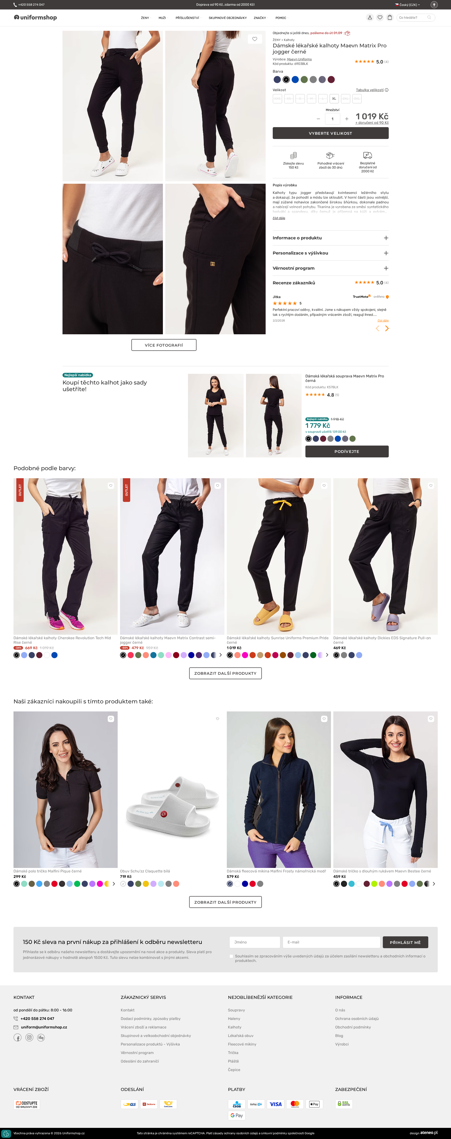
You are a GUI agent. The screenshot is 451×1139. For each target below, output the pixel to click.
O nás (340, 1010)
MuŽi (162, 18)
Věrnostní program (137, 1052)
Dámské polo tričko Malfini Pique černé (47, 871)
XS (289, 99)
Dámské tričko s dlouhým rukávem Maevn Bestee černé (382, 871)
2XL (345, 99)
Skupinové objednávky (228, 18)
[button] (331, 238)
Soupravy (236, 1010)
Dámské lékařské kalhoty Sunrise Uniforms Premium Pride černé (278, 640)
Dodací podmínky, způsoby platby (151, 1018)
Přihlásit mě (405, 942)
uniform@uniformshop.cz (43, 1027)
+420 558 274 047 (31, 4)
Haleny (234, 1018)
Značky (260, 18)
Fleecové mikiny (242, 1044)
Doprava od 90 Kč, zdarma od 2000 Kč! (225, 5)
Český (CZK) (408, 5)
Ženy (145, 18)
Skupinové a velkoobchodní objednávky (156, 1035)
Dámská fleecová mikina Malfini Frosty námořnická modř (276, 871)
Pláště (233, 1061)
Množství (332, 110)
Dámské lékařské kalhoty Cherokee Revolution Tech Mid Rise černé (62, 640)
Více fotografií (164, 345)
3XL (357, 99)
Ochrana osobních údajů (357, 1018)
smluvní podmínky (274, 1133)
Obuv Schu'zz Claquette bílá (145, 871)
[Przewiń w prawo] (218, 655)
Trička (233, 1052)
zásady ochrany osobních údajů (235, 1133)
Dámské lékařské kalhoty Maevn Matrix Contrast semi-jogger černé (168, 640)
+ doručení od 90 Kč (372, 123)
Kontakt (127, 1010)
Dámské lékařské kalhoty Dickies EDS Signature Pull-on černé (382, 640)
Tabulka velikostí (370, 90)
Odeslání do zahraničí (140, 1061)
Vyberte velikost (330, 133)
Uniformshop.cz (73, 1133)
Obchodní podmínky (353, 1027)
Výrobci (342, 1044)
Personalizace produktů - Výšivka (150, 1044)
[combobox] (416, 18)
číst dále (279, 218)
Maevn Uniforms (299, 59)
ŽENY (277, 40)
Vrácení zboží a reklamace (143, 1027)
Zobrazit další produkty (225, 673)
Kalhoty (289, 40)
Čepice (234, 1070)
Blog (339, 1035)
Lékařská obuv (241, 1035)
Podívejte (347, 451)
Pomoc (281, 18)
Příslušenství (187, 18)
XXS (277, 99)
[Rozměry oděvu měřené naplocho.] (386, 90)
